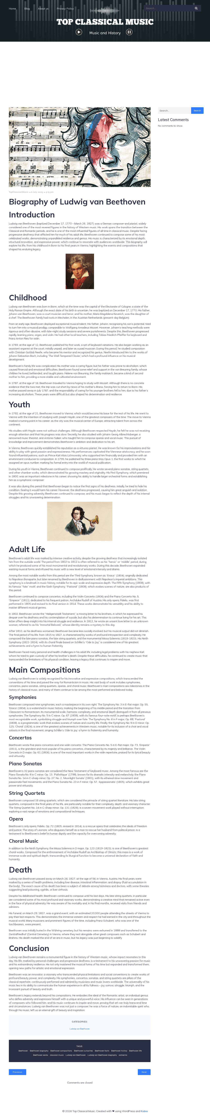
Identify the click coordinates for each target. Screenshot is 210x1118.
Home (12, 8)
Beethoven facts (102, 1051)
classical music (57, 1055)
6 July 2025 (37, 192)
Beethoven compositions (61, 1051)
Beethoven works (40, 1055)
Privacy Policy (65, 8)
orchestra (123, 1055)
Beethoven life (135, 1051)
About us (43, 8)
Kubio (144, 1111)
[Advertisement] (105, 66)
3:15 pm (50, 192)
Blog (27, 8)
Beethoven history (119, 1051)
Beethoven (23, 1051)
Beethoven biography (39, 1051)
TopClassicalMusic (18, 192)
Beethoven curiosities (83, 1051)
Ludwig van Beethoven (80, 1029)
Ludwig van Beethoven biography (102, 1055)
